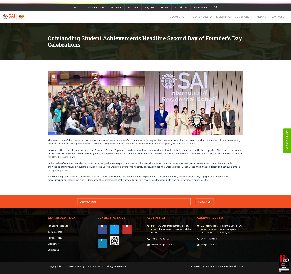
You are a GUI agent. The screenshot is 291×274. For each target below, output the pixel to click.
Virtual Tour (181, 7)
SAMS (77, 7)
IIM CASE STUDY (287, 140)
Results (164, 7)
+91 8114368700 (160, 238)
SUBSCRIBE (204, 201)
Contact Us (53, 249)
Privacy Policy (55, 237)
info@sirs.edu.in (209, 244)
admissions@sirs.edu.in (163, 244)
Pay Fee (149, 7)
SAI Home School (95, 7)
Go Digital (133, 7)
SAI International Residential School (224, 266)
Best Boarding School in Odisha (86, 266)
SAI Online (116, 7)
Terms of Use (55, 231)
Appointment (201, 7)
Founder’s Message (58, 225)
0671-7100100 (209, 238)
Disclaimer (53, 243)
